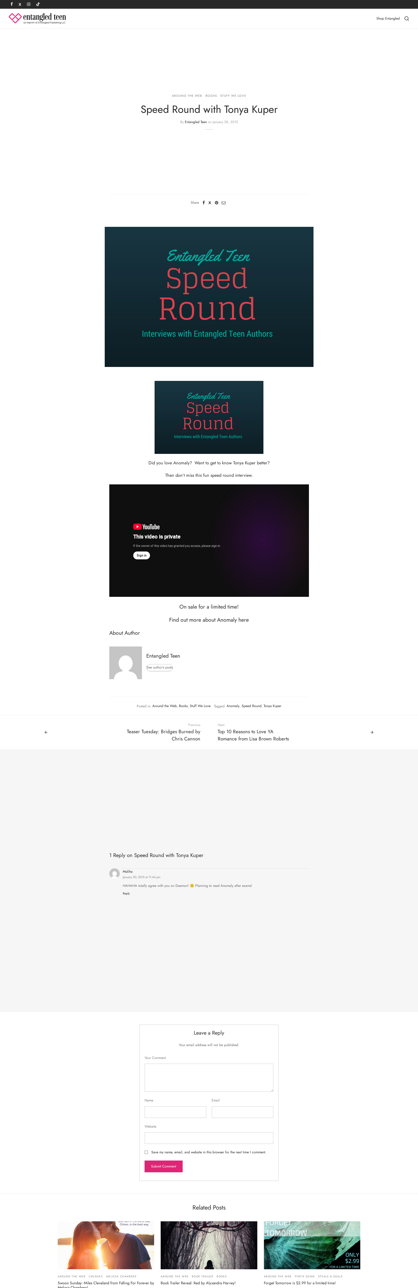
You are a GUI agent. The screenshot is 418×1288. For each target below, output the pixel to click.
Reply (126, 893)
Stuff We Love (233, 95)
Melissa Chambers (121, 1276)
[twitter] (20, 4)
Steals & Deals (330, 1276)
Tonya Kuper (272, 705)
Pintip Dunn (305, 1276)
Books (211, 95)
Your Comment (155, 1057)
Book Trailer (202, 1276)
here (243, 620)
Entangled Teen (196, 122)
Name (149, 1100)
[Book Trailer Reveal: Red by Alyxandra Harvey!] (209, 1245)
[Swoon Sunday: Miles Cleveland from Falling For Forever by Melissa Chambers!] (106, 1245)
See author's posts (160, 667)
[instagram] (28, 4)
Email (216, 1100)
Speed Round (251, 705)
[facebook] (12, 4)
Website (150, 1126)
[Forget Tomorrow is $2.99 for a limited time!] (312, 1245)
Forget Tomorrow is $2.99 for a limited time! (300, 1283)
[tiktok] (38, 4)
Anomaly (233, 705)
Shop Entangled (388, 18)
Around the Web (187, 95)
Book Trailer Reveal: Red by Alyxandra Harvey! (198, 1283)
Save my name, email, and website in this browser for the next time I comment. (208, 1152)
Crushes (96, 1276)
